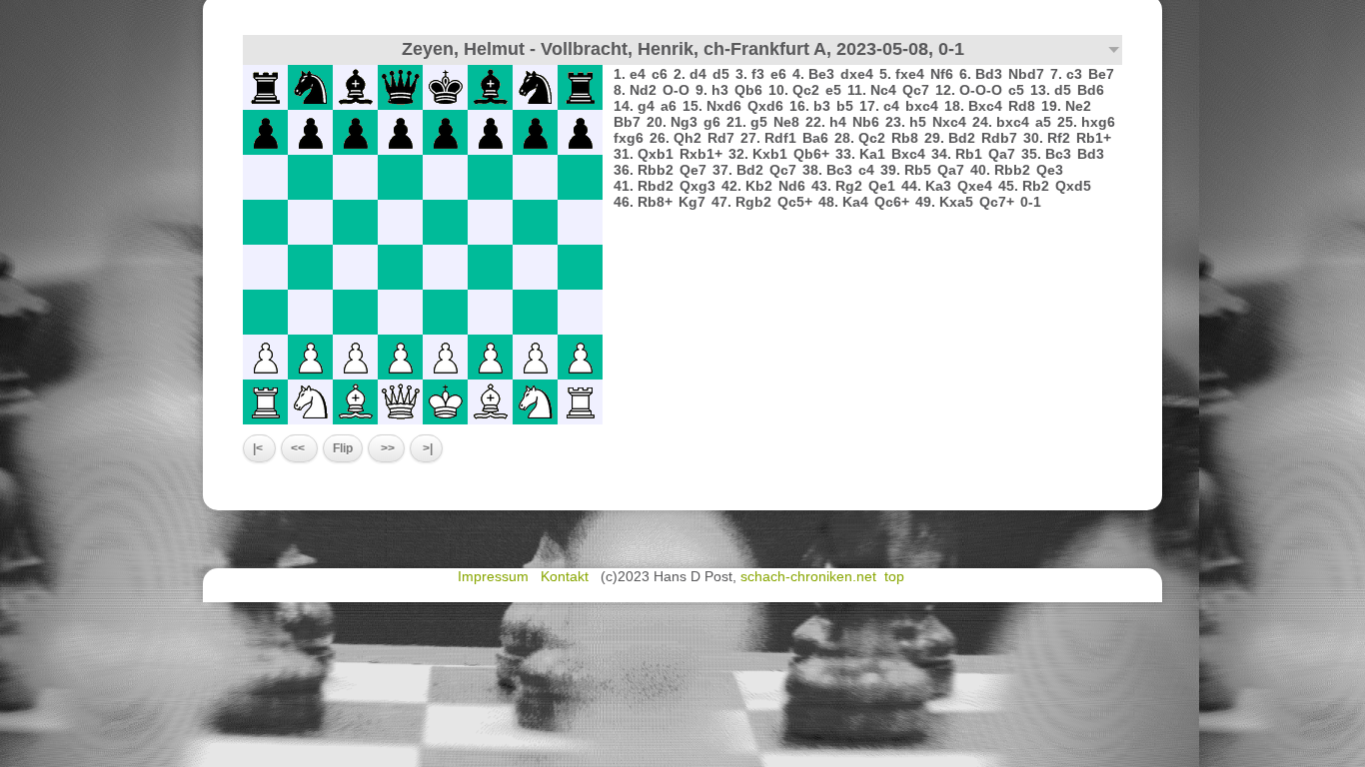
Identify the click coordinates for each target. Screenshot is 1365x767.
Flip (343, 448)
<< (299, 448)
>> (386, 448)
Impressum (495, 576)
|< (259, 448)
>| (426, 448)
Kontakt (567, 576)
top (896, 576)
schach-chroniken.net (808, 576)
